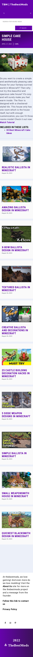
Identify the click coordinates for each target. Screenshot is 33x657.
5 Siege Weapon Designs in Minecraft (16, 415)
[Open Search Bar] (4, 13)
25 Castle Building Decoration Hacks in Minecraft (16, 373)
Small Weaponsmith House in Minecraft (15, 495)
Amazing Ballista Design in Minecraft (15, 209)
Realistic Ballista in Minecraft (16, 169)
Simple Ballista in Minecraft (14, 455)
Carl (17, 44)
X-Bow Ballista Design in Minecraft (15, 249)
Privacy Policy (10, 609)
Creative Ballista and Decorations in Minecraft (15, 330)
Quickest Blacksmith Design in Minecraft (16, 535)
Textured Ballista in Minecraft (16, 289)
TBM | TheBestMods (15, 4)
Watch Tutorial (7, 122)
